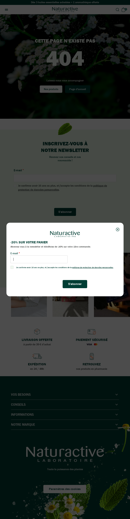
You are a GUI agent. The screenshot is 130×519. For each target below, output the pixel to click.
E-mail (14, 253)
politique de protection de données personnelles (92, 267)
